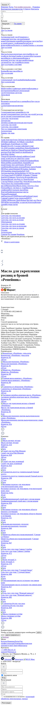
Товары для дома (7, 133)
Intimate (7, 161)
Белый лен (12, 179)
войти (39, 632)
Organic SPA (23, 165)
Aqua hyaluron (25, 140)
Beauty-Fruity (10, 144)
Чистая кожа (11, 202)
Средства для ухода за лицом (12, 228)
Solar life (13, 173)
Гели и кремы (21, 101)
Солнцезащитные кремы (11, 112)
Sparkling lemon (10, 171)
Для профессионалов (11, 642)
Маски (10, 45)
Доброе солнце (13, 181)
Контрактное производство (12, 9)
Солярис (10, 198)
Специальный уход (8, 80)
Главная (4, 234)
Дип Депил (23, 181)
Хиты (11, 7)
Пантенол (8, 196)
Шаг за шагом (21, 202)
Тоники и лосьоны (35, 45)
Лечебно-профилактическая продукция (16, 123)
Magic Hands (23, 163)
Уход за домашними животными (14, 129)
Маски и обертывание (14, 58)
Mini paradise (13, 163)
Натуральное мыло (16, 190)
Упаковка (36, 7)
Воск (29, 101)
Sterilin (19, 173)
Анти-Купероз (25, 177)
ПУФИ (14, 196)
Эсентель (31, 202)
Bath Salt (7, 142)
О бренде (27, 9)
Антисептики (6, 131)
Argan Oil (16, 140)
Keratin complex (19, 161)
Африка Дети (14, 177)
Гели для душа (13, 62)
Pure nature (9, 169)
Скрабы (19, 80)
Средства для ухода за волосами (14, 226)
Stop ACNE (26, 173)
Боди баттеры (9, 56)
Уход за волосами (8, 82)
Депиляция (5, 95)
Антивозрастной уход (9, 37)
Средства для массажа (16, 60)
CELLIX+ (10, 146)
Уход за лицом (6, 30)
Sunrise (19, 171)
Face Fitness (19, 150)
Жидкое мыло (11, 71)
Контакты (35, 9)
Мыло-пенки (24, 62)
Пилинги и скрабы (20, 45)
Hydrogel (10, 156)
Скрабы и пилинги (23, 56)
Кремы (20, 43)
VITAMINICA (18, 175)
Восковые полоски (8, 101)
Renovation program (17, 167)
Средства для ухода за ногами (13, 218)
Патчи (25, 43)
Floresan (27, 150)
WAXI (6, 177)
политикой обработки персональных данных (17, 698)
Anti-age (34, 140)
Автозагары (5, 121)
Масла (20, 71)
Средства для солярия (9, 127)
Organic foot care (11, 165)
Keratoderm (29, 161)
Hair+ (7, 154)
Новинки (4, 7)
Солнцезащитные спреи (20, 116)
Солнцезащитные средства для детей (20, 114)
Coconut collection (21, 146)
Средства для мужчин (9, 118)
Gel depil (22, 152)
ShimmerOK (18, 169)
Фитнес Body (15, 200)
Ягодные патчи (11, 204)
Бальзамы (32, 80)
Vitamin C (27, 175)
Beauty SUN (16, 142)
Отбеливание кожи (12, 41)
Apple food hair (7, 140)
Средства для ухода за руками (13, 224)
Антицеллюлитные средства (18, 54)
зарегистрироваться (12, 635)
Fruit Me (11, 152)
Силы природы (20, 198)
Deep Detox (24, 148)
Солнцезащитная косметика (12, 106)
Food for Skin (9, 150)
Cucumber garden (13, 148)
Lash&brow (25, 156)
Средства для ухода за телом (12, 220)
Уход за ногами (7, 73)
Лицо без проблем (13, 184)
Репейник (28, 196)
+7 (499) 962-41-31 (8, 650)
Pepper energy (30, 167)
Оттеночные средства (13, 93)
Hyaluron (17, 156)
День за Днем (22, 179)
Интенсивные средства (29, 41)
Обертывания (6, 222)
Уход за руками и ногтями (11, 64)
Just (11, 161)
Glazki (16, 152)
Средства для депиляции (11, 216)
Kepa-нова (32, 181)
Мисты (4, 54)
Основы (4, 230)
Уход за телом (6, 47)
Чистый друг (32, 200)
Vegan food (8, 175)
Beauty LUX (20, 144)
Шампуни (5, 88)
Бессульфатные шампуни (19, 88)
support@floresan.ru (8, 652)
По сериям (12, 234)
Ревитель (20, 196)
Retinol (7, 167)
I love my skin (15, 158)
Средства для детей (8, 125)
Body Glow (25, 142)
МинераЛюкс (11, 186)
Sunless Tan (27, 169)
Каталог (4, 641)
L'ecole (7, 158)
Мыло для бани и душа (16, 188)
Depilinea (32, 148)
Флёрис (24, 200)
